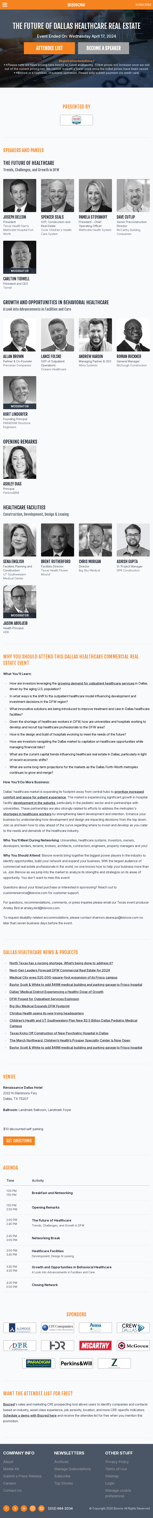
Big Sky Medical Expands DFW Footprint (40, 1006)
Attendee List (49, 48)
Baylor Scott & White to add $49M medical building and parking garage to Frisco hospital (76, 985)
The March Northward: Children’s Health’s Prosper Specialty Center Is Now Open (70, 1040)
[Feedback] (41, 1508)
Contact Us (12, 1490)
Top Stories (63, 1483)
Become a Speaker (103, 48)
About (8, 1462)
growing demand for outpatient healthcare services (96, 683)
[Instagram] (32, 1508)
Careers (9, 1483)
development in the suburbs (34, 803)
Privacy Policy (117, 1462)
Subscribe (143, 4)
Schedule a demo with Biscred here (30, 1415)
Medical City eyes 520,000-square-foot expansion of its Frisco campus (63, 977)
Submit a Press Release (22, 1476)
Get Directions (19, 1140)
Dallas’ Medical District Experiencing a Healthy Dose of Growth (56, 992)
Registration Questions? (76, 61)
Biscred (9, 1404)
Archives (61, 1462)
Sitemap (112, 1476)
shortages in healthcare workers (27, 814)
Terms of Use (116, 1469)
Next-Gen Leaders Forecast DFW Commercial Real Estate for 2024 (60, 970)
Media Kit (11, 1469)
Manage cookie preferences (118, 1493)
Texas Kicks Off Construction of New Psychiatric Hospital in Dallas (59, 1033)
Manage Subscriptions (72, 1469)
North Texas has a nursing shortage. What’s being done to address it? (61, 963)
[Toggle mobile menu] (6, 5)
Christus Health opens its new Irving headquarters (47, 1013)
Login (109, 1483)
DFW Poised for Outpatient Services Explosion (44, 999)
